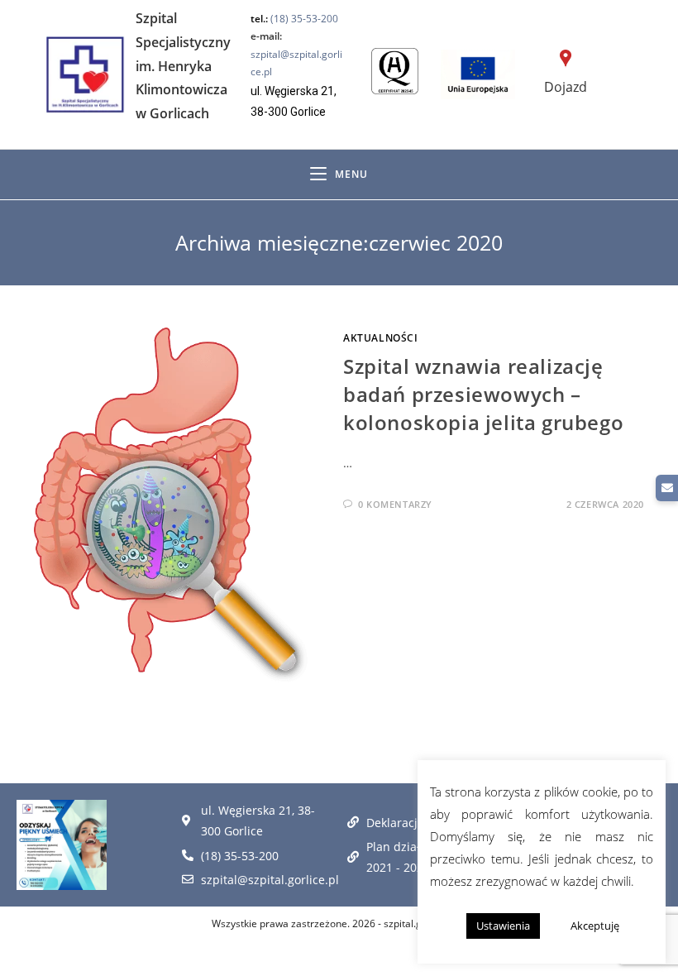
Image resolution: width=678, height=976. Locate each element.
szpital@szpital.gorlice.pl (296, 54)
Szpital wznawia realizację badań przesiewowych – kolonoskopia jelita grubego (483, 393)
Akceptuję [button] (595, 925)
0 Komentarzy (395, 504)
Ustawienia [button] (503, 925)
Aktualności (380, 338)
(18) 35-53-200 (304, 19)
